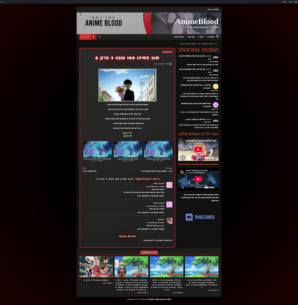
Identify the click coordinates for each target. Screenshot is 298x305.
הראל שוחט (206, 103)
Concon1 (160, 183)
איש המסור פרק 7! (89, 169)
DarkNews (131, 299)
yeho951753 (206, 85)
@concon (160, 225)
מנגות (202, 37)
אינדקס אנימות (179, 37)
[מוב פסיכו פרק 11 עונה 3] (158, 149)
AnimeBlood (196, 22)
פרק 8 (125, 133)
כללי (204, 274)
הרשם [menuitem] (285, 2)
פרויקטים (212, 37)
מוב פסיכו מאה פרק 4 (127, 158)
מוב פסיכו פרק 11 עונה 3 (158, 158)
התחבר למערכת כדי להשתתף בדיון (151, 196)
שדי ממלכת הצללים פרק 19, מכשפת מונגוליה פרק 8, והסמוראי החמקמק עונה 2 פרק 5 (201, 266)
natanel (208, 56)
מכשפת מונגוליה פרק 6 (96, 266)
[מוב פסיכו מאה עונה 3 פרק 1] (97, 149)
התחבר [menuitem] (290, 2)
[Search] (99, 37)
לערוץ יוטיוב (85, 37)
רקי (168, 64)
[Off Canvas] (217, 36)
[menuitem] (296, 2)
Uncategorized (167, 52)
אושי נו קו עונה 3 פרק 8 (194, 119)
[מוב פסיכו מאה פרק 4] (128, 149)
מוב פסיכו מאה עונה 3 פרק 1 (97, 158)
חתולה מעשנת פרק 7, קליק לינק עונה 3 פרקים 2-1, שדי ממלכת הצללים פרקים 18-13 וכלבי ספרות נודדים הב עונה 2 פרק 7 (166, 266)
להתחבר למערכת (163, 240)
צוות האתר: (191, 37)
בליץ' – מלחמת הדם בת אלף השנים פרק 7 (156, 169)
